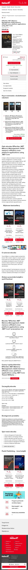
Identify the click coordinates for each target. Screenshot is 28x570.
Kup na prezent (14, 69)
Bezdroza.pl (8, 545)
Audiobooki (4, 9)
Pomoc (18, 360)
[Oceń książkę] (18, 45)
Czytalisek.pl (8, 549)
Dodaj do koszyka (14, 63)
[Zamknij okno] (25, 564)
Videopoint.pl (8, 547)
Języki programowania (15, 406)
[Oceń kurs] (6, 378)
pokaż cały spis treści (9, 446)
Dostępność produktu (8, 88)
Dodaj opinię (15, 378)
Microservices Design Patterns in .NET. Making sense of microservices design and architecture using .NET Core (14, 123)
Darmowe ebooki (6, 12)
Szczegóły (7, 85)
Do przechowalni (14, 79)
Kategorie (4, 7)
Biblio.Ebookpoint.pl (10, 551)
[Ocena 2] (14, 45)
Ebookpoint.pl (18, 545)
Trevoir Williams (19, 34)
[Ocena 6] (20, 45)
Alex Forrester (17, 309)
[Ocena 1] (13, 45)
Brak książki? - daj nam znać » (17, 507)
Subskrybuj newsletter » (18, 513)
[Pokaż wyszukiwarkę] (20, 3)
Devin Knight (17, 480)
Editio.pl (7, 543)
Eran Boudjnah (23, 309)
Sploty (16, 549)
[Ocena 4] (17, 45)
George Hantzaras (8, 309)
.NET (22, 406)
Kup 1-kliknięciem (14, 72)
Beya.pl (16, 547)
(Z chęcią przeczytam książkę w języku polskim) (18, 41)
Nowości (15, 9)
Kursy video (17, 7)
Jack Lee (23, 235)
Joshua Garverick (18, 235)
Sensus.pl (17, 541)
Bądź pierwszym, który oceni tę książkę (18, 47)
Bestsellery (20, 9)
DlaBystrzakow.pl (18, 543)
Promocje (10, 9)
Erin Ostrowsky (23, 480)
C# (21, 408)
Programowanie (5, 406)
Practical (15, 37)
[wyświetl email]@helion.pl (9, 560)
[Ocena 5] (19, 45)
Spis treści (7, 90)
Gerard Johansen (9, 480)
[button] (24, 216)
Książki (8, 7)
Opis (6, 83)
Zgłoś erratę (4, 403)
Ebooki (12, 7)
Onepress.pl (8, 541)
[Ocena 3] (16, 45)
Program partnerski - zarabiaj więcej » (18, 502)
